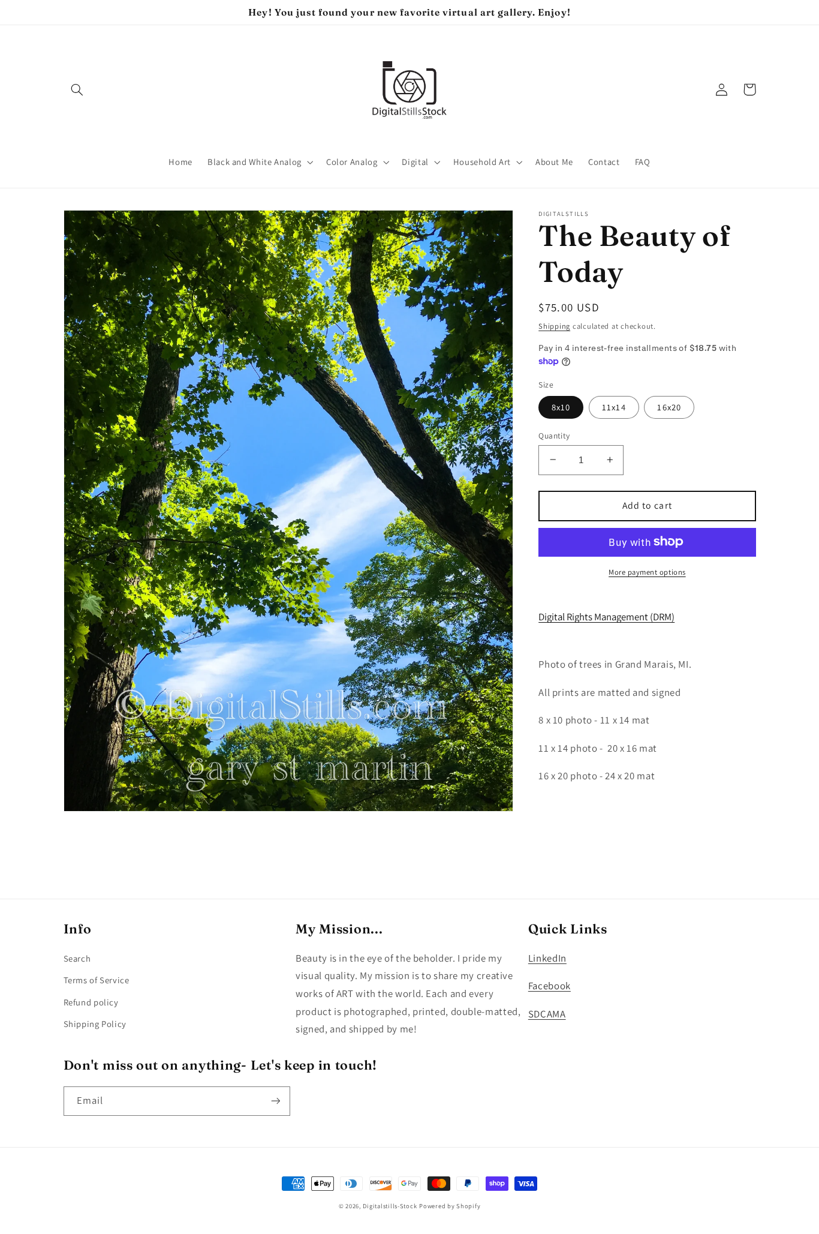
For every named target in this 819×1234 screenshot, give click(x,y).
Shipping (554, 325)
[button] (77, 89)
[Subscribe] (275, 1101)
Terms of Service (97, 980)
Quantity (554, 435)
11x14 (613, 406)
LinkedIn (547, 958)
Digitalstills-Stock (390, 1206)
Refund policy (91, 1002)
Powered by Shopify (449, 1206)
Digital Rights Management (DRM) (606, 616)
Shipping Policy (95, 1023)
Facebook (549, 985)
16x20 (669, 406)
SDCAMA (547, 1013)
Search (77, 958)
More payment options (647, 571)
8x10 (561, 406)
